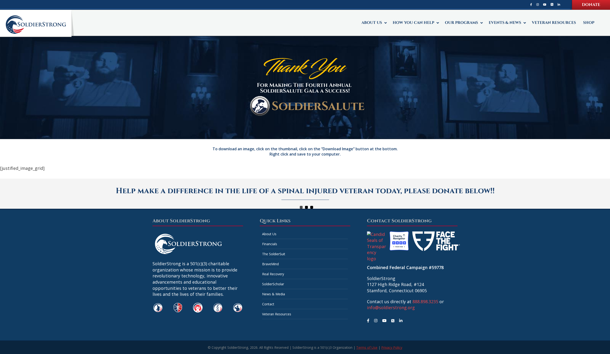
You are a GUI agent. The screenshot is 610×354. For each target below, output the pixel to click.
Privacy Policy (391, 347)
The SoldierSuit (273, 254)
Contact (268, 304)
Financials (269, 244)
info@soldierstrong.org (391, 307)
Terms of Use (366, 347)
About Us (269, 234)
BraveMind (270, 264)
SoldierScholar (273, 284)
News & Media (273, 294)
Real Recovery (273, 274)
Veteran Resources (276, 314)
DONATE (591, 4)
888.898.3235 (425, 301)
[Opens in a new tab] (531, 4)
